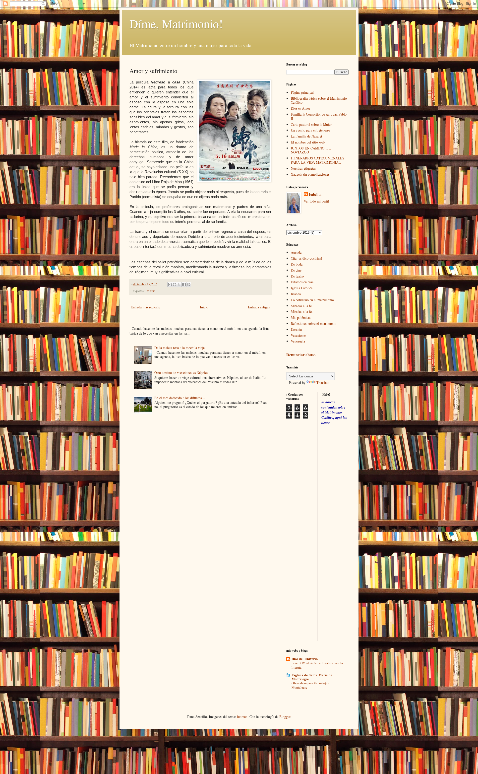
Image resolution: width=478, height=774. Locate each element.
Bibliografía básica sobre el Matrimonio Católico (319, 100)
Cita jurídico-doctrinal (306, 258)
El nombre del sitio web (308, 142)
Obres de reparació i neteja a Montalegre (311, 685)
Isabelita (315, 194)
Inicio (204, 307)
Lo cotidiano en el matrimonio (312, 299)
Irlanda (296, 293)
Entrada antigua (259, 307)
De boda (296, 264)
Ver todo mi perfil (316, 201)
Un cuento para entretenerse (310, 130)
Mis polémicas (301, 317)
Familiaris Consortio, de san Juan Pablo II (319, 116)
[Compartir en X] (179, 284)
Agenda (296, 252)
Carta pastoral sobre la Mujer (311, 124)
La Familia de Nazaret (306, 136)
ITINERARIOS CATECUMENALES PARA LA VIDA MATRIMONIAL (317, 160)
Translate (322, 382)
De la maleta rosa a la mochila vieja (179, 347)
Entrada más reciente (145, 307)
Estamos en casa (302, 282)
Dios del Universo (305, 658)
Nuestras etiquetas (303, 168)
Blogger (284, 716)
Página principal (302, 92)
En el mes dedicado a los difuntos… (179, 397)
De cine (150, 291)
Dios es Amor (300, 108)
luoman (242, 716)
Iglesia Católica (301, 287)
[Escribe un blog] (174, 284)
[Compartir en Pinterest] (188, 284)
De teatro (297, 276)
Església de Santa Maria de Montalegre (312, 677)
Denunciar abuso (300, 355)
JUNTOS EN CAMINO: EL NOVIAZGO (311, 150)
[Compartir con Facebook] (183, 284)
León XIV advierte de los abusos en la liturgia (317, 665)
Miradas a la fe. (302, 311)
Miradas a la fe (301, 305)
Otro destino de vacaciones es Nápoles (181, 372)
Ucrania (296, 329)
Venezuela (298, 341)
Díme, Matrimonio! (176, 23)
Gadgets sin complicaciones (310, 174)
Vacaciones (298, 335)
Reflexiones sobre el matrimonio (313, 323)
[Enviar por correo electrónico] (169, 284)
